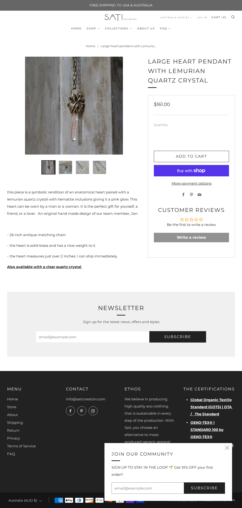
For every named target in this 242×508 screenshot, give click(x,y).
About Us (146, 28)
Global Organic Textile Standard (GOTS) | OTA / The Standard (211, 407)
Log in (202, 17)
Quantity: (161, 125)
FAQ (163, 28)
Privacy (13, 438)
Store (11, 407)
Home (76, 28)
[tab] (48, 167)
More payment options (192, 183)
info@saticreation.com (85, 399)
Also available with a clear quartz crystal (44, 267)
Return (13, 430)
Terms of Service (21, 446)
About (12, 414)
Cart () (219, 17)
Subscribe (177, 336)
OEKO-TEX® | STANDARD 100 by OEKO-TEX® (207, 429)
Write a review (191, 237)
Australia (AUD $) (174, 17)
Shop (91, 28)
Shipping (15, 422)
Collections (117, 28)
